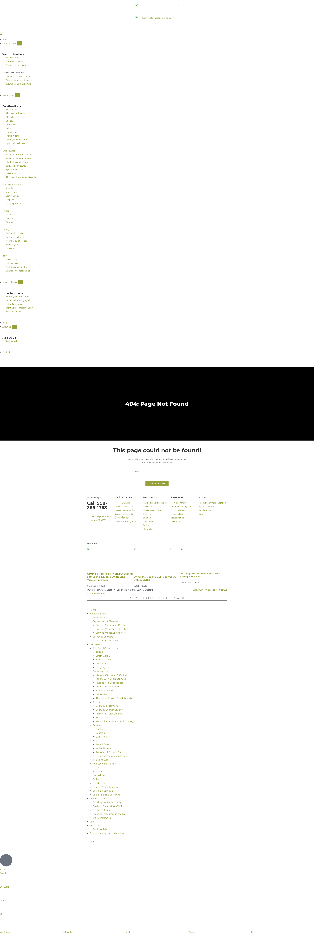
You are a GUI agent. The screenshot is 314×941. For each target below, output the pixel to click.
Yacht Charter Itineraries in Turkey (115, 721)
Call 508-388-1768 (97, 505)
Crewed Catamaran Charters (112, 625)
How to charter (13, 293)
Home (93, 610)
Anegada (101, 663)
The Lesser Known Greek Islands (114, 698)
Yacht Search (100, 617)
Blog (92, 821)
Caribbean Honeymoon (106, 640)
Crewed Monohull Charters (111, 633)
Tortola (100, 652)
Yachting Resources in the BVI (109, 814)
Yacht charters (13, 54)
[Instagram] (103, 530)
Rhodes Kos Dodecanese (109, 683)
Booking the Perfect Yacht (107, 802)
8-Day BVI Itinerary (103, 810)
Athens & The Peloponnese (111, 679)
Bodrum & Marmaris (107, 706)
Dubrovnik (101, 736)
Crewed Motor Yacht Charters (112, 629)
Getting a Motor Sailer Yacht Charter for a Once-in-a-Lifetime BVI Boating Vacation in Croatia (110, 577)
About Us (95, 825)
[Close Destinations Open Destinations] (17, 95)
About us (9, 337)
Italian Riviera (103, 748)
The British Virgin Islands (107, 648)
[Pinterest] (110, 530)
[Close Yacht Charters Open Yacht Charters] (19, 43)
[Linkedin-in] (97, 537)
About (202, 497)
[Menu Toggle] (1, 34)
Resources (177, 497)
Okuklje (100, 729)
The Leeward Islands (104, 763)
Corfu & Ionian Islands (108, 686)
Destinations (11, 106)
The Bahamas (100, 760)
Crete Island (102, 694)
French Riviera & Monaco (106, 787)
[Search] (89, 603)
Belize (96, 779)
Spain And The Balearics (106, 794)
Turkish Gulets (104, 717)
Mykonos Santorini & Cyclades (112, 675)
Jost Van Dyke (103, 659)
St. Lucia (97, 771)
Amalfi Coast (103, 744)
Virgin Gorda (103, 656)
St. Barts (97, 767)
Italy (95, 740)
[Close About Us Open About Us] (14, 327)
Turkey (96, 702)
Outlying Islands (105, 667)
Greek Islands (100, 671)
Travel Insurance (102, 818)
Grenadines (99, 775)
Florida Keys (99, 783)
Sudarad (100, 733)
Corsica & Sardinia (103, 790)
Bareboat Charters (103, 636)
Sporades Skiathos (106, 690)
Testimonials (100, 829)
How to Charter (98, 798)
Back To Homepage (157, 484)
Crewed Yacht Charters (105, 621)
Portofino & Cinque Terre (109, 752)
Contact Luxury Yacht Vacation (107, 833)
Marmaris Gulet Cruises (109, 713)
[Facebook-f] (90, 530)
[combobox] (157, 598)
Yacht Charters (123, 497)
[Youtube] (90, 537)
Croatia (97, 725)
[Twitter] (97, 530)
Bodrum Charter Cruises (109, 709)
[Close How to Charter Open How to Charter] (20, 282)
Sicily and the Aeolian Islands (112, 756)
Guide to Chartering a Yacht (108, 806)
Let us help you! (94, 497)
